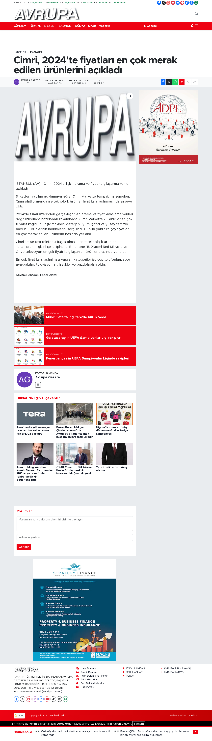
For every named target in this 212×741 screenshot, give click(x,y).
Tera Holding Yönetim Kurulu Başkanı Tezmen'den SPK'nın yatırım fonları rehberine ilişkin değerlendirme (35, 473)
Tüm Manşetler (89, 679)
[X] (22, 699)
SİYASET (50, 26)
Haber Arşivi (87, 687)
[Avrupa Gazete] (47, 13)
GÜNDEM (20, 26)
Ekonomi (36, 52)
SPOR (92, 26)
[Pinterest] (28, 699)
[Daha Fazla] (182, 82)
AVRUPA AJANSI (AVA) (177, 668)
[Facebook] (16, 699)
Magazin (104, 26)
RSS (21, 715)
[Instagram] (35, 699)
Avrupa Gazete (47, 377)
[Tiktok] (53, 699)
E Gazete (150, 26)
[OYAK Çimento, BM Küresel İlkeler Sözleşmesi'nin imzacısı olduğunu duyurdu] (74, 453)
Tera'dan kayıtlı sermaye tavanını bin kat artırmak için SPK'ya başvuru (33, 430)
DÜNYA (80, 26)
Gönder (24, 546)
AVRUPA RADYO (174, 672)
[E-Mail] (38, 385)
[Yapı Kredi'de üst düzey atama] (114, 453)
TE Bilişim (192, 715)
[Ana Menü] (196, 26)
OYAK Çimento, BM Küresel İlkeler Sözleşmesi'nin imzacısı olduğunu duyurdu (74, 470)
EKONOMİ (65, 26)
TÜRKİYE (35, 26)
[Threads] (59, 699)
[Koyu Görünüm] (192, 26)
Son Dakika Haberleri (93, 683)
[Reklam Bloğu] (74, 609)
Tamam (139, 723)
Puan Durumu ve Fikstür (94, 676)
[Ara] (196, 14)
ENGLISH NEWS (135, 668)
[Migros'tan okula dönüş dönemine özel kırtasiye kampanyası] (114, 413)
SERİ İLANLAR (134, 672)
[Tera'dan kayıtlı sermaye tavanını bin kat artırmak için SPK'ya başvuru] (35, 413)
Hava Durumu (88, 668)
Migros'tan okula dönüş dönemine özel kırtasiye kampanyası (112, 430)
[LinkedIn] (41, 699)
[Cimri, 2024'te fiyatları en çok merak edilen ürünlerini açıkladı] (75, 125)
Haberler (20, 52)
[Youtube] (47, 699)
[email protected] (52, 691)
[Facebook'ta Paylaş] (163, 82)
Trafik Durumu (89, 672)
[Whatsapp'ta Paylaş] (175, 82)
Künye (130, 676)
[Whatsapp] (65, 699)
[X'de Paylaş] (169, 82)
